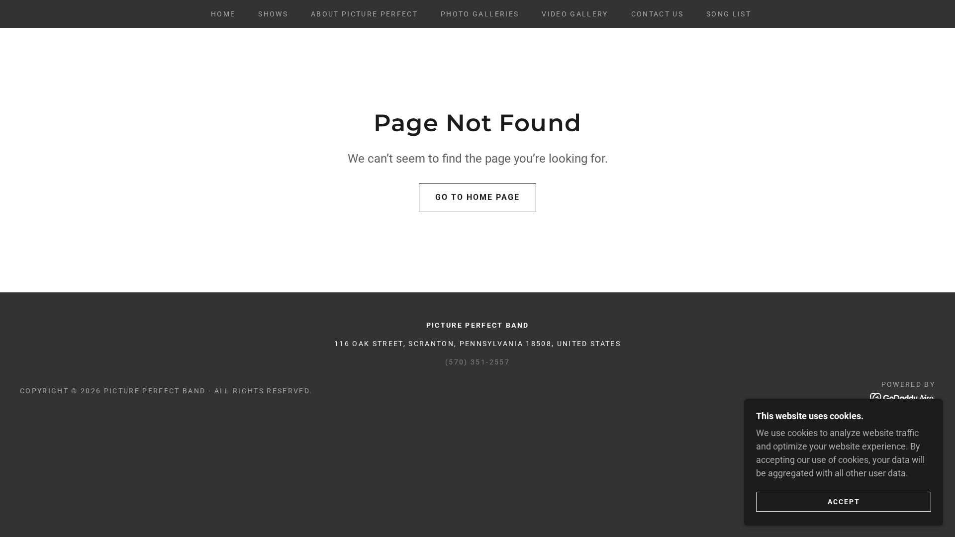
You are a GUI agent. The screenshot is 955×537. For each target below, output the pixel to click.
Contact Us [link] (657, 14)
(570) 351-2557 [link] (477, 362)
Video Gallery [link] (575, 14)
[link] (902, 397)
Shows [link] (273, 14)
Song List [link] (728, 14)
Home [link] (223, 14)
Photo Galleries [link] (480, 14)
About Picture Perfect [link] (364, 14)
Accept (844, 501)
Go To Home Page (477, 197)
